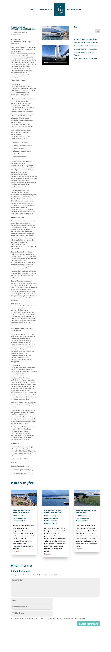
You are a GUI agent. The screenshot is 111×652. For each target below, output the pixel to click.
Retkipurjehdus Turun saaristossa (85, 49)
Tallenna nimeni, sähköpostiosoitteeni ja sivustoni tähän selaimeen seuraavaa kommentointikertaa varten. (50, 618)
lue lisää (16, 551)
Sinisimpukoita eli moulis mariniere (85, 58)
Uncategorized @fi (51, 523)
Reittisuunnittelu (19, 521)
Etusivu (32, 10)
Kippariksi (14, 32)
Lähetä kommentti (88, 624)
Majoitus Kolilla (74, 10)
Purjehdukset (46, 10)
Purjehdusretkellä (19, 518)
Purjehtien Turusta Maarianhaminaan (86, 46)
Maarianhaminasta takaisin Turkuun (86, 42)
